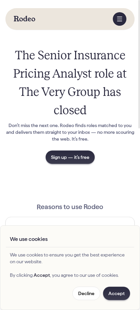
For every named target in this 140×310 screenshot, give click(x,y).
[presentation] (70, 155)
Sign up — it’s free (70, 157)
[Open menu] (119, 19)
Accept (116, 293)
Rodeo (24, 19)
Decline (86, 293)
